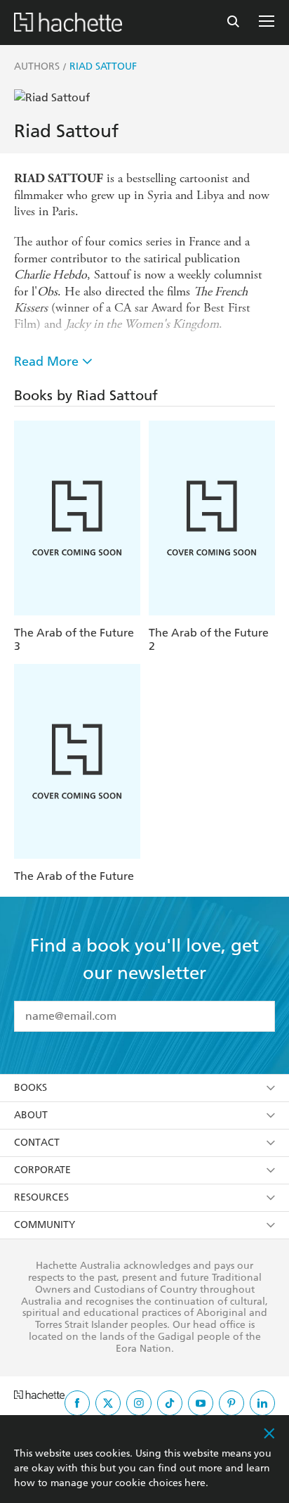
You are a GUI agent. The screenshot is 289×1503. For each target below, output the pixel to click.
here (195, 1483)
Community (44, 1225)
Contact (37, 1143)
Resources (41, 1197)
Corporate (42, 1170)
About (31, 1115)
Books (30, 1088)
